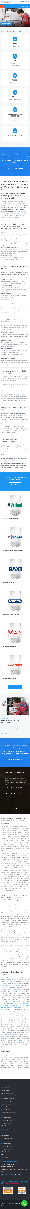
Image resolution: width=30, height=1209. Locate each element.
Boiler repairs (15, 985)
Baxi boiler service (6, 1101)
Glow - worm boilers (13, 1007)
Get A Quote (15, 484)
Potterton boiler (9, 1005)
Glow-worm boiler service (8, 1112)
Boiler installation (5, 978)
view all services (15, 687)
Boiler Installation (6, 1090)
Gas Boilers (20, 1040)
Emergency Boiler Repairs (8, 1115)
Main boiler (26, 1011)
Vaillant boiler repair (14, 1003)
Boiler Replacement (7, 1120)
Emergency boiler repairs (8, 1017)
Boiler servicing (15, 979)
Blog (3, 1154)
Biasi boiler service (6, 1104)
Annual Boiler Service (6, 1034)
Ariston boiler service (7, 1109)
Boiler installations (6, 985)
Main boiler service (6, 1107)
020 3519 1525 (17, 168)
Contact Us (4, 733)
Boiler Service (5, 1087)
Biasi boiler (21, 1007)
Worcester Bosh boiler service (9, 1096)
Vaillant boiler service (7, 1093)
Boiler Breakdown (6, 1126)
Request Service (6, 23)
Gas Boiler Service (6, 1117)
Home (3, 1133)
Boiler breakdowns (19, 991)
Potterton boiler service (8, 1098)
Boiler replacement (16, 978)
